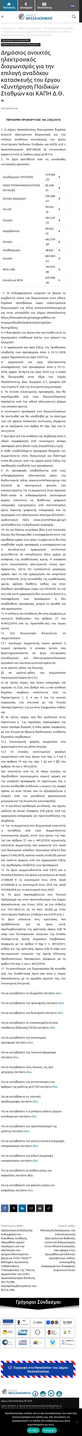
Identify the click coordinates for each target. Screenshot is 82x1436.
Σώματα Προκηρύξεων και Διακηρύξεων (20, 44)
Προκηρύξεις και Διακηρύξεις (59, 28)
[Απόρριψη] (77, 1422)
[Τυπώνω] (40, 1208)
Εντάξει (33, 1430)
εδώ (58, 993)
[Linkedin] (22, 1208)
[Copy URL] (48, 1208)
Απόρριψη (49, 1430)
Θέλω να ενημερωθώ (29, 28)
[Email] (31, 1208)
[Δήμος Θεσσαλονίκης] (35, 16)
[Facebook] (5, 1208)
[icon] (35, 1395)
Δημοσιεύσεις (8, 28)
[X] (13, 1208)
